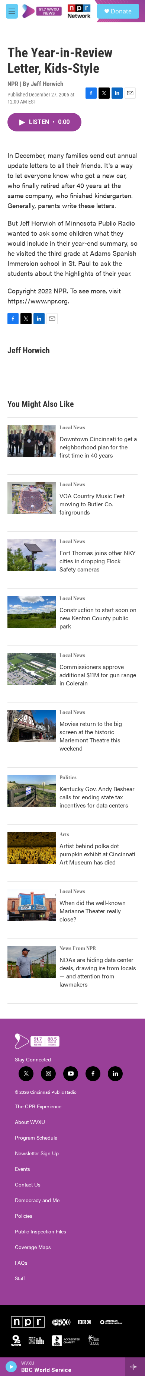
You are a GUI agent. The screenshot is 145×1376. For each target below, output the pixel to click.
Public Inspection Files (40, 1232)
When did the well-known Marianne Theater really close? (92, 910)
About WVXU (30, 1122)
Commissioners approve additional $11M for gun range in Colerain (97, 674)
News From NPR (77, 949)
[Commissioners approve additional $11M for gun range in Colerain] (31, 669)
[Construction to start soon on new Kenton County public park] (31, 612)
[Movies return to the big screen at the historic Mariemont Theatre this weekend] (31, 726)
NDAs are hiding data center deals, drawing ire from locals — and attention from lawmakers (97, 971)
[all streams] (135, 1366)
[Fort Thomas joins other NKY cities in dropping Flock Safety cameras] (31, 555)
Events (22, 1169)
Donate (121, 11)
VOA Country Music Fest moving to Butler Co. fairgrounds (92, 503)
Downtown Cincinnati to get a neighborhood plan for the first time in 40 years (98, 446)
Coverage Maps (33, 1247)
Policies (23, 1216)
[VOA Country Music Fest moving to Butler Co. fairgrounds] (31, 498)
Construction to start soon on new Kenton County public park (97, 617)
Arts (64, 835)
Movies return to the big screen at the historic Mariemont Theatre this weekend (90, 735)
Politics (68, 778)
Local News (72, 428)
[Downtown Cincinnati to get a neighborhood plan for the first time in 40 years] (31, 441)
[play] (11, 1366)
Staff (20, 1278)
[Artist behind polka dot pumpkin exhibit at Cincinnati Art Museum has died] (31, 848)
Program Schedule (36, 1138)
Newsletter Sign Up (37, 1153)
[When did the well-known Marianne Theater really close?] (31, 905)
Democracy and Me (37, 1200)
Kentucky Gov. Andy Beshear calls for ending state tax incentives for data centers (97, 796)
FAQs (21, 1263)
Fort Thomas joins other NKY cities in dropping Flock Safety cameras (97, 560)
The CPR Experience (38, 1106)
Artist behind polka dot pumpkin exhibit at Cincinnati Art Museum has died (97, 853)
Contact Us (28, 1185)
